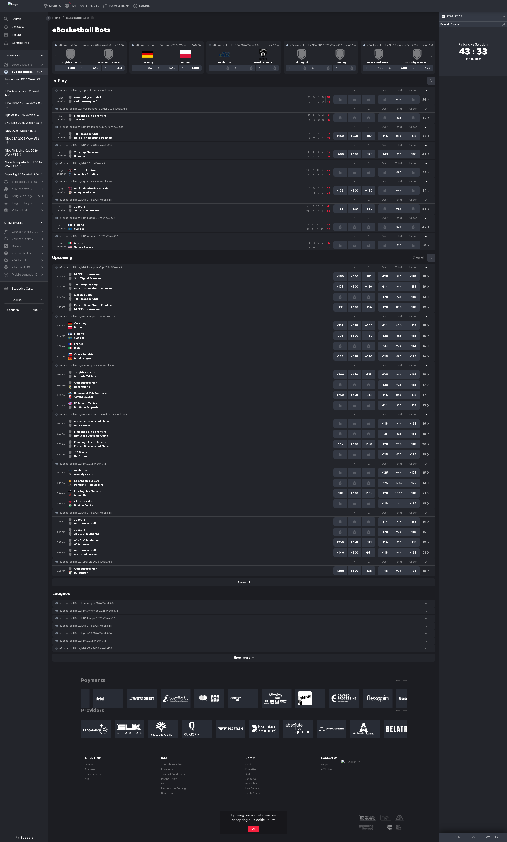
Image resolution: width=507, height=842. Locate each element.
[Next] (432, 56)
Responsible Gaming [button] (173, 788)
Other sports (13, 222)
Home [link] (56, 18)
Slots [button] (248, 774)
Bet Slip (454, 837)
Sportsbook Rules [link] (171, 764)
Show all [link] (418, 258)
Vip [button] (87, 778)
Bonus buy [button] (251, 783)
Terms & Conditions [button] (173, 774)
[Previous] (56, 56)
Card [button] (248, 764)
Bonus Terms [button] (169, 793)
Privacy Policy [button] (169, 778)
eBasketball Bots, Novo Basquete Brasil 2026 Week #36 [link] (93, 108)
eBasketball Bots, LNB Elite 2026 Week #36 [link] (85, 199)
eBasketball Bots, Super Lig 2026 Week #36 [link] (85, 90)
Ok (253, 829)
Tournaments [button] (93, 774)
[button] (142, 6)
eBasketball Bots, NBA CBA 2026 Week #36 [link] (85, 145)
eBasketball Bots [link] (77, 18)
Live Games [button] (252, 788)
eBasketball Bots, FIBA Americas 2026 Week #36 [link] (88, 236)
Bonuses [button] (90, 769)
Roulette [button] (250, 769)
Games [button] (89, 764)
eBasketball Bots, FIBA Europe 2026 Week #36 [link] (87, 218)
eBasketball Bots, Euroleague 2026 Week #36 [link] (87, 365)
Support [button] (326, 764)
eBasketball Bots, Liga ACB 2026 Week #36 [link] (85, 181)
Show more (241, 658)
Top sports (12, 55)
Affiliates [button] (326, 769)
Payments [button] (167, 769)
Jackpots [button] (250, 778)
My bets (491, 837)
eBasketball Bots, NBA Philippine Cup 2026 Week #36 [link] (91, 127)
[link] (22, 6)
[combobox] (24, 300)
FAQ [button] (163, 783)
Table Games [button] (253, 793)
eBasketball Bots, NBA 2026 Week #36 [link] (82, 163)
